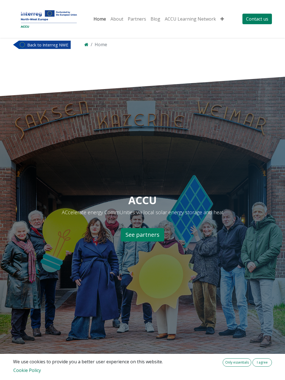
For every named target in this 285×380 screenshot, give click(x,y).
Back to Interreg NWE (47, 45)
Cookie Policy (27, 370)
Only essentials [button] (237, 362)
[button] (222, 18)
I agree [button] (262, 362)
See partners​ (142, 234)
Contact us (257, 19)
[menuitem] (99, 18)
